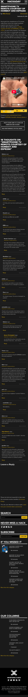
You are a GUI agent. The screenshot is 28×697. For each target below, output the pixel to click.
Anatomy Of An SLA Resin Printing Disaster (16, 555)
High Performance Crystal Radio (13, 128)
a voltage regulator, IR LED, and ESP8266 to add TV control (12, 28)
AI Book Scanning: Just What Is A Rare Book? (16, 628)
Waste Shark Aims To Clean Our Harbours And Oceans (12, 123)
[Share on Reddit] (7, 16)
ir (26, 117)
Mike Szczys (6, 14)
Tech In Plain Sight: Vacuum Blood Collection (15, 636)
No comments (14, 550)
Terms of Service (8, 689)
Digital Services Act (16, 689)
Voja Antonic (5, 431)
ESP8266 (8, 117)
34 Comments (14, 640)
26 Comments (14, 568)
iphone (23, 117)
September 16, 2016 (22, 16)
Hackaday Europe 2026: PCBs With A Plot (16, 547)
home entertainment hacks (13, 115)
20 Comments (14, 576)
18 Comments (23, 13)
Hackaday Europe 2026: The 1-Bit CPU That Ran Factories (16, 581)
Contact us (11, 527)
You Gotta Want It (14, 650)
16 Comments (14, 559)
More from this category (7, 587)
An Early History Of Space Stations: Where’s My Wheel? (16, 564)
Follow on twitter (4, 527)
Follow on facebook (2, 527)
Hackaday (14, 1)
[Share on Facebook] (1, 16)
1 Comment (13, 647)
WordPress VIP (17, 692)
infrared (19, 117)
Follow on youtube (6, 527)
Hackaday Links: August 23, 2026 (16, 643)
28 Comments (14, 584)
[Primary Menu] (26, 1)
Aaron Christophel (9, 335)
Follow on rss (9, 527)
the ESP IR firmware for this (18, 61)
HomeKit (13, 117)
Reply (3, 194)
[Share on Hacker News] (5, 16)
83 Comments (14, 631)
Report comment (22, 194)
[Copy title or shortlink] (9, 16)
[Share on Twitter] (3, 16)
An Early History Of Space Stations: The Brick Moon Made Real (16, 572)
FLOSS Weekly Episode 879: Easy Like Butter (17, 620)
